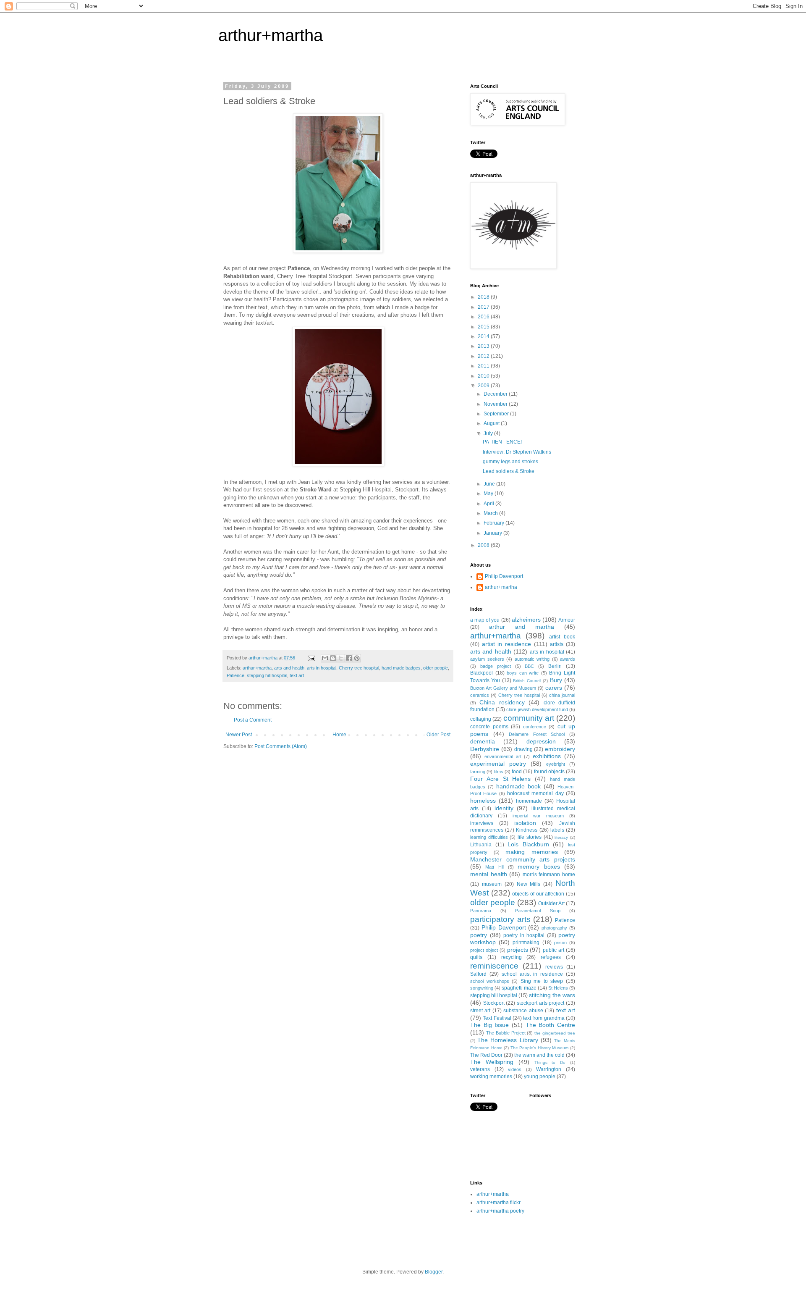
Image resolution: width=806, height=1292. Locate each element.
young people (539, 1076)
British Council (527, 680)
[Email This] (325, 658)
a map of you (485, 620)
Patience (235, 675)
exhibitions (547, 756)
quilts (476, 957)
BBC (529, 666)
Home (339, 735)
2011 (484, 366)
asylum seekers (487, 659)
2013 (484, 346)
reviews (554, 967)
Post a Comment (253, 720)
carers (553, 687)
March (491, 513)
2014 (484, 336)
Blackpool (481, 673)
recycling (511, 957)
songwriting (481, 987)
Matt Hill (494, 866)
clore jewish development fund (537, 709)
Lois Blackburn (528, 844)
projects (517, 949)
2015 (484, 327)
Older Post (438, 735)
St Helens (558, 987)
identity (504, 808)
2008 (484, 545)
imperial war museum (538, 815)
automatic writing (532, 659)
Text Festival (497, 1018)
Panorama (480, 910)
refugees (551, 957)
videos (514, 1069)
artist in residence (506, 644)
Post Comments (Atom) (280, 746)
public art (553, 950)
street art (480, 1011)
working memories (491, 1076)
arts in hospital (321, 667)
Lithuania (481, 845)
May (489, 493)
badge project (495, 666)
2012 (484, 356)
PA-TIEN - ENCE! (502, 442)
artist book (562, 637)
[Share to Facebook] (349, 658)
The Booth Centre (550, 1025)
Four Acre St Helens (500, 778)
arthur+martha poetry (500, 1211)
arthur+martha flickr (498, 1202)
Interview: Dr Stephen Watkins (517, 452)
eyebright (555, 764)
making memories (531, 851)
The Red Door (486, 1055)
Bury (556, 680)
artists (556, 644)
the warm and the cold (539, 1055)
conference (534, 726)
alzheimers (526, 619)
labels (557, 830)
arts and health (289, 667)
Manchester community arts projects (522, 859)
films (498, 771)
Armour (566, 620)
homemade (529, 801)
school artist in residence (532, 974)
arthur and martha (521, 626)
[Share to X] (341, 658)
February (494, 523)
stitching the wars (552, 995)
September (497, 414)
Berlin (555, 666)
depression (541, 741)
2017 (484, 307)
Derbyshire (484, 749)
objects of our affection (538, 894)
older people (435, 667)
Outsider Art (551, 903)
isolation (525, 822)
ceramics (479, 695)
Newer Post (238, 735)
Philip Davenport (504, 576)
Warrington (548, 1069)
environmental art (502, 756)
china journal (562, 695)
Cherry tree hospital (359, 667)
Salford (478, 974)
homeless (483, 800)
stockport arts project (540, 1003)
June (490, 484)
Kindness (526, 830)
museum (492, 884)
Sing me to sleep (542, 981)
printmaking (526, 942)
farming (477, 771)
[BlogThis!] (333, 658)
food (517, 772)
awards (567, 659)
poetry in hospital (523, 935)
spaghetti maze (519, 988)
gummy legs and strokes (510, 462)
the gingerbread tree (554, 1033)
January (493, 533)
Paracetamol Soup (537, 910)
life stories (530, 837)
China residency (501, 702)
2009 (484, 386)
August (492, 423)
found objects (549, 772)
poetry (478, 935)
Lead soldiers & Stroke (508, 471)
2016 (484, 317)
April (489, 504)
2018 (484, 297)
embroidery (560, 749)
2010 (484, 376)
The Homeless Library (507, 1040)
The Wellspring (491, 1061)
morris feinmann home (549, 874)
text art (297, 675)
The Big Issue (489, 1025)
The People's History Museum (539, 1047)
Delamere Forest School (537, 734)
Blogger (433, 1272)
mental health (488, 874)
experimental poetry (498, 763)
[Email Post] (311, 657)
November (496, 404)
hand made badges (401, 667)
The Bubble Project (506, 1032)
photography (554, 927)
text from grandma (544, 1018)
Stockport (494, 1003)
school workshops (489, 981)
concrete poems (489, 727)
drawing (523, 749)
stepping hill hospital (267, 675)
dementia (482, 741)
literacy (561, 837)
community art (528, 718)
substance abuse (523, 1011)
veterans (480, 1069)
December (496, 394)
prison (560, 942)
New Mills (529, 884)
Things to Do (550, 1062)
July (489, 433)
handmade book (518, 786)
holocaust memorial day (535, 793)
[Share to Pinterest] (357, 658)
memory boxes (539, 866)
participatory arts (500, 919)
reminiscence (494, 965)
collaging (480, 719)
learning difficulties (489, 837)
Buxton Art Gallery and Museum (503, 688)
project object (484, 950)
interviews (481, 823)
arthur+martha (270, 35)
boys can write (523, 672)
